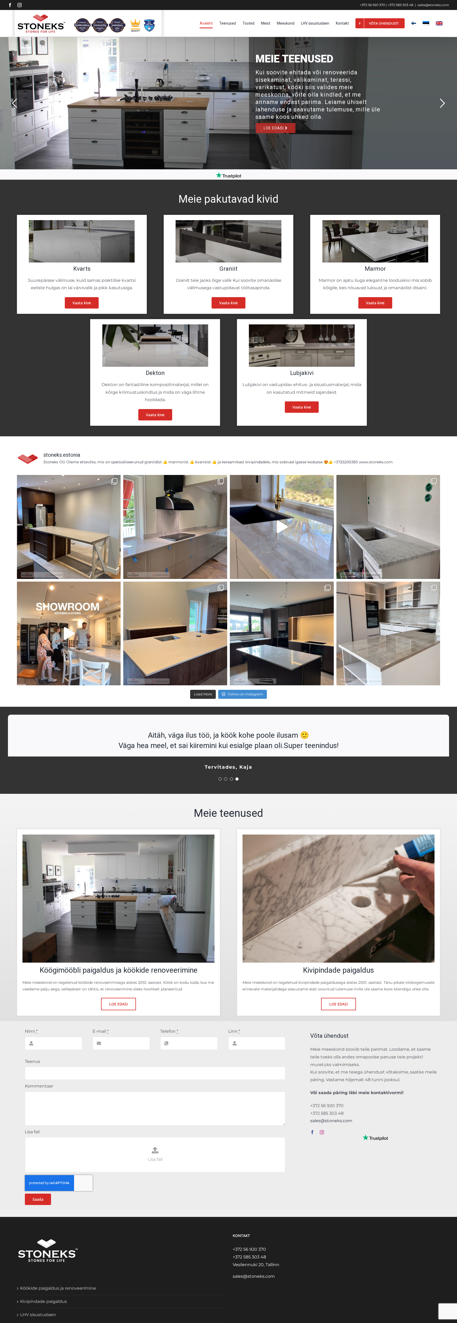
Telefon (169, 1031)
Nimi (31, 1031)
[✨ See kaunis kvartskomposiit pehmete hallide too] (175, 527)
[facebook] (312, 1132)
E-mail (101, 1031)
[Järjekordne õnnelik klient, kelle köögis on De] (388, 634)
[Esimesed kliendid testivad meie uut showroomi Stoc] (69, 634)
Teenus (32, 1061)
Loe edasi (274, 128)
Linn (234, 1031)
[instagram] (322, 1132)
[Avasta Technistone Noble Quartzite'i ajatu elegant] (282, 634)
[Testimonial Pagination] (220, 779)
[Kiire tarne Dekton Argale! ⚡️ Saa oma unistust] (282, 527)
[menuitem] (426, 23)
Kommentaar (39, 1086)
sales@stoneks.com (433, 5)
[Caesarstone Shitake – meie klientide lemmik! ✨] (69, 527)
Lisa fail (32, 1131)
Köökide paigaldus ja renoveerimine (58, 1288)
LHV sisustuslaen (38, 1314)
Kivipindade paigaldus (43, 1301)
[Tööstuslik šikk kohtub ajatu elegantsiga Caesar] (175, 634)
